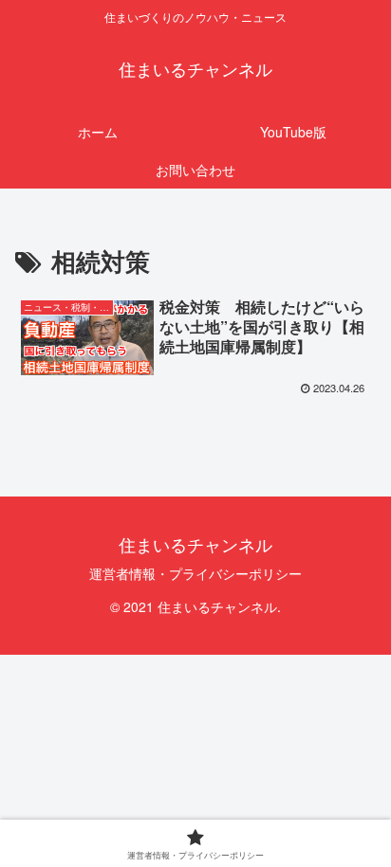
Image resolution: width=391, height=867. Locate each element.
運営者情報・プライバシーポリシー (195, 573)
